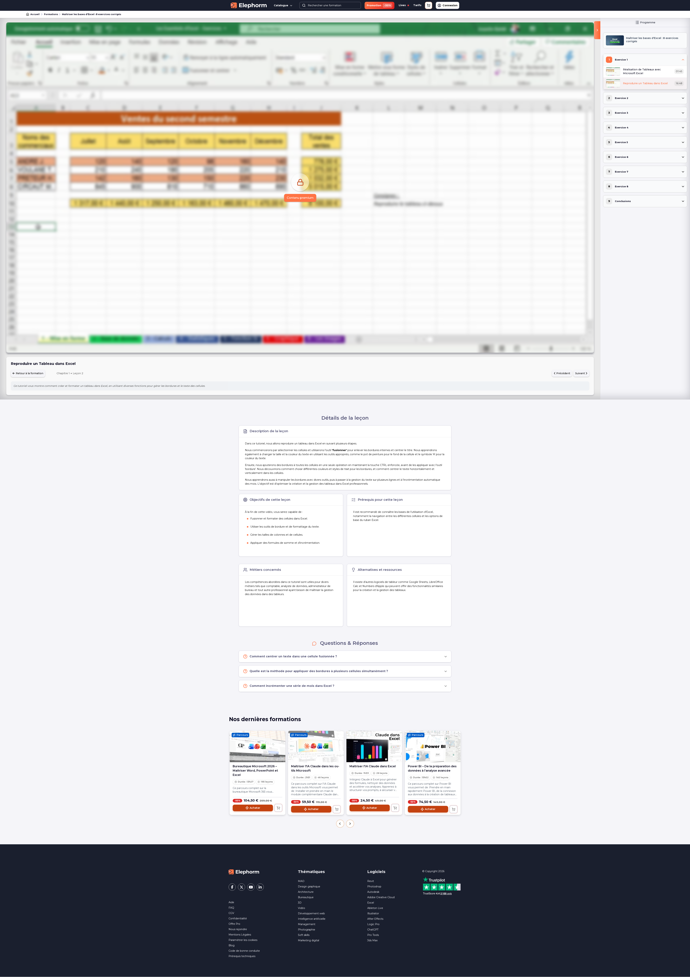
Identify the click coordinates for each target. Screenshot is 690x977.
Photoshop (374, 886)
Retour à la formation (29, 373)
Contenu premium (300, 197)
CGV (231, 913)
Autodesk (373, 892)
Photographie (306, 929)
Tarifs (417, 5)
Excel (370, 902)
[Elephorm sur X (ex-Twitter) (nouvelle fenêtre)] (241, 887)
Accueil (35, 14)
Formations (51, 14)
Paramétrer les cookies (243, 940)
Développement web (311, 913)
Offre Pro (234, 923)
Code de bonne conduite (244, 950)
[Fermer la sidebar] (597, 30)
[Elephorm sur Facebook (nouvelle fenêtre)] (232, 887)
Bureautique (306, 897)
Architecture (306, 892)
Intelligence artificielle (311, 918)
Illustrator (373, 913)
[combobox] (330, 5)
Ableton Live (375, 908)
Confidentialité (238, 918)
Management (306, 924)
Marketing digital (308, 940)
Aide (231, 902)
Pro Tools (373, 935)
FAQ (231, 907)
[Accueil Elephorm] (244, 871)
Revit (370, 881)
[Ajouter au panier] (278, 808)
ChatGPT (372, 929)
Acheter (255, 807)
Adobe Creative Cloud (381, 897)
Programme (647, 22)
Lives (402, 5)
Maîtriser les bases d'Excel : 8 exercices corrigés (91, 14)
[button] (340, 823)
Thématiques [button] (311, 871)
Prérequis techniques (242, 956)
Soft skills (303, 935)
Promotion (379, 5)
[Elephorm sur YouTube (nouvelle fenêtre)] (250, 887)
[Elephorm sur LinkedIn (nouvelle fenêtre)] (260, 887)
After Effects (375, 918)
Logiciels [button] (376, 871)
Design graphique (309, 886)
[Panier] (428, 5)
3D (300, 902)
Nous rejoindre (238, 929)
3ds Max (372, 940)
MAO (301, 881)
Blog (231, 945)
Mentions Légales (240, 934)
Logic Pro (373, 924)
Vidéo (301, 908)
